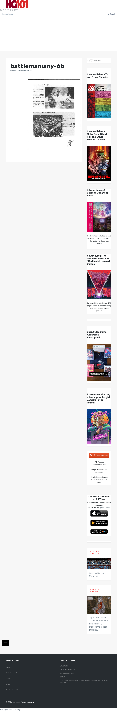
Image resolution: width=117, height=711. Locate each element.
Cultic (8, 678)
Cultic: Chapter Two (12, 673)
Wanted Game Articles (67, 673)
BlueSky (6, 10)
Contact (62, 677)
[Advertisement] (58, 34)
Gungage (9, 667)
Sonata (8, 684)
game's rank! (105, 508)
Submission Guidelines (67, 669)
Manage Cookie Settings (10, 709)
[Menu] (5, 643)
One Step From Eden (12, 690)
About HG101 (64, 665)
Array (31, 702)
